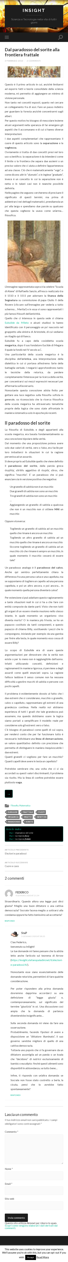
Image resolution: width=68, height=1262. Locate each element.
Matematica (24, 805)
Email (8, 1184)
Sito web (9, 1198)
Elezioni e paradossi (17, 852)
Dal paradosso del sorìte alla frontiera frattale (32, 52)
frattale (28, 812)
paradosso (14, 821)
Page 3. (12, 839)
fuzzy (41, 812)
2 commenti (34, 61)
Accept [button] (30, 1257)
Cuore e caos (16, 865)
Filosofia (14, 805)
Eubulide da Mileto (17, 322)
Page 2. (12, 835)
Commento (11, 1132)
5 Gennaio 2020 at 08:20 (33, 936)
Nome (9, 1169)
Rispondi (10, 921)
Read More (42, 1257)
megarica (13, 817)
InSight (34, 10)
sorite (29, 821)
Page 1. (12, 832)
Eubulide (12, 812)
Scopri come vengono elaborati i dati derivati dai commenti (31, 1227)
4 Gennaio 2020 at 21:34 (27, 895)
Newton (41, 817)
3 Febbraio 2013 (14, 61)
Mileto (28, 817)
